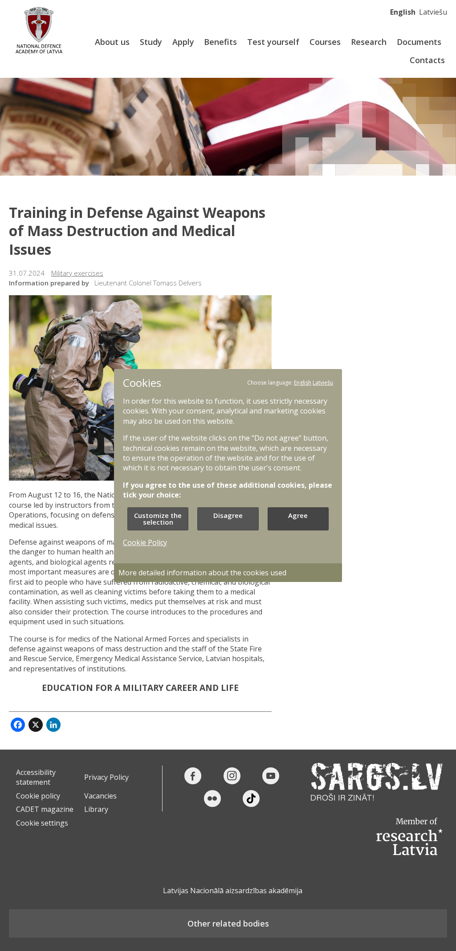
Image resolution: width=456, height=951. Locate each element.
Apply (183, 41)
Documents (419, 41)
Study (151, 41)
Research (369, 41)
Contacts (427, 60)
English (402, 12)
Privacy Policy (106, 777)
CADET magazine (44, 809)
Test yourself (273, 41)
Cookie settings (42, 823)
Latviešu (433, 12)
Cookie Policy (145, 542)
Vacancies (100, 796)
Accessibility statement (36, 777)
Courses (325, 41)
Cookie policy (38, 796)
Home (39, 30)
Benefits (220, 41)
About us (112, 41)
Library (96, 809)
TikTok (251, 798)
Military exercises (77, 273)
